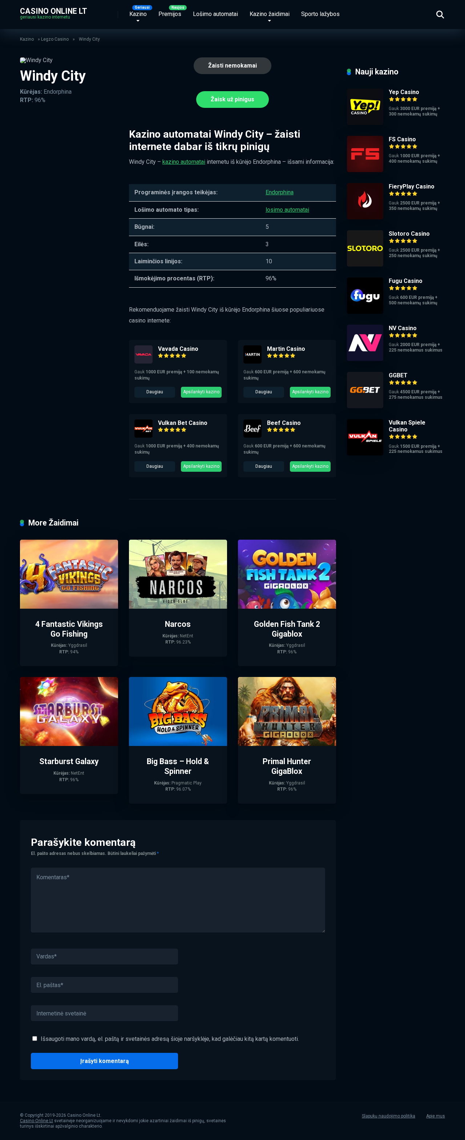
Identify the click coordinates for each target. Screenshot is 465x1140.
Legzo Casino (55, 39)
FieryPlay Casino (411, 186)
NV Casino (403, 328)
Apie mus (435, 1116)
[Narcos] (178, 606)
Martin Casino (286, 348)
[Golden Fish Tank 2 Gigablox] (287, 606)
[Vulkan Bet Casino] (143, 435)
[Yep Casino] (365, 122)
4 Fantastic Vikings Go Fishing (69, 629)
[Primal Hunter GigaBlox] (287, 744)
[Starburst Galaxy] (69, 744)
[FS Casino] (365, 170)
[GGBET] (365, 406)
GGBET (398, 375)
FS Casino (402, 139)
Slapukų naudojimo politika (388, 1116)
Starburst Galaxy (69, 761)
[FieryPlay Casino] (365, 217)
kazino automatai (183, 161)
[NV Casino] (365, 359)
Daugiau (154, 391)
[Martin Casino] (252, 361)
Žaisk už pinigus (232, 99)
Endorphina (280, 192)
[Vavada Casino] (143, 361)
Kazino (138, 14)
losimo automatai (287, 209)
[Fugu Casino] (365, 311)
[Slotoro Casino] (365, 264)
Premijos (169, 14)
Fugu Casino (405, 280)
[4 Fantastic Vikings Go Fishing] (69, 606)
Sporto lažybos (320, 14)
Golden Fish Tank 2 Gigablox (287, 629)
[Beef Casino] (252, 435)
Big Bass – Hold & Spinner (178, 766)
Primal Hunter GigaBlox (287, 766)
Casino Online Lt (53, 11)
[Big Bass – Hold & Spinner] (178, 744)
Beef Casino (284, 422)
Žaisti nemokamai (232, 65)
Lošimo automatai (215, 14)
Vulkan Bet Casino (182, 422)
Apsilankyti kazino (201, 391)
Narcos (178, 624)
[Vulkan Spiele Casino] (365, 453)
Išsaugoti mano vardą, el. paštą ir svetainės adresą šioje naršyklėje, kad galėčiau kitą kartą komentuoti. (170, 1038)
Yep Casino (404, 92)
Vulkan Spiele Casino (407, 426)
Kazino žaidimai (270, 14)
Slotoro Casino (409, 233)
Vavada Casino (178, 348)
